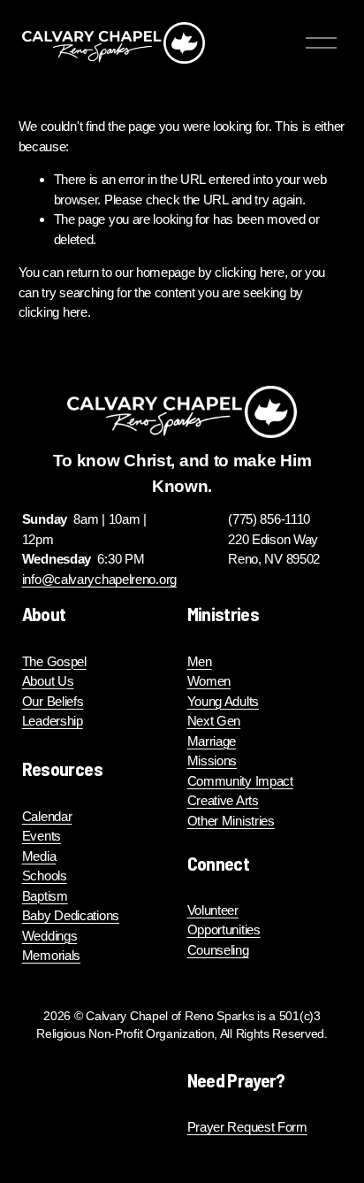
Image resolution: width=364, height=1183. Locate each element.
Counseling (218, 949)
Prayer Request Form (247, 1126)
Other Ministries (231, 820)
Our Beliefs (53, 701)
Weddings (50, 935)
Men (199, 661)
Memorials (51, 955)
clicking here (249, 272)
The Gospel (54, 661)
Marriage (212, 741)
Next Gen (214, 720)
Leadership (52, 720)
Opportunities (224, 929)
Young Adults (223, 701)
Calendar (47, 816)
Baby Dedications (70, 915)
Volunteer (213, 910)
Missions (212, 760)
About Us (48, 680)
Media (39, 856)
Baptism (45, 895)
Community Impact (240, 780)
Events (41, 835)
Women (209, 680)
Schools (44, 875)
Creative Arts (223, 800)
